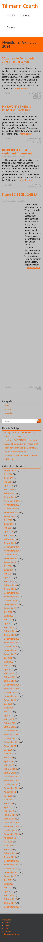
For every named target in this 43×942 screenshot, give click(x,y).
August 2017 (10, 876)
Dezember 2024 (11, 547)
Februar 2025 (10, 539)
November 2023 (11, 597)
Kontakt (6, 937)
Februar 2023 (10, 631)
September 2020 (12, 742)
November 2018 (11, 826)
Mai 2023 (8, 620)
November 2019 (11, 780)
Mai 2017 (8, 887)
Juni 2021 (8, 708)
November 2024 (11, 551)
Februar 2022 (10, 677)
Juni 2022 (8, 662)
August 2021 (10, 700)
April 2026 (8, 486)
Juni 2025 (8, 524)
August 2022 (10, 654)
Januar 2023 (10, 635)
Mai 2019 (8, 803)
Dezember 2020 (11, 731)
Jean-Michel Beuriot (35, 94)
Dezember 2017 (11, 861)
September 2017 (12, 872)
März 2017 (9, 895)
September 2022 (12, 650)
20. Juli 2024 (22, 113)
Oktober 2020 (10, 738)
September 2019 (12, 788)
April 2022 (8, 669)
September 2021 (12, 696)
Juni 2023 (8, 616)
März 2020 (9, 765)
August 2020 (10, 746)
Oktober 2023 (10, 600)
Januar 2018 (10, 857)
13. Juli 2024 (22, 157)
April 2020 (8, 761)
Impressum (8, 931)
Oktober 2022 (10, 646)
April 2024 (8, 577)
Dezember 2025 (11, 501)
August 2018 (10, 838)
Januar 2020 (10, 773)
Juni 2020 (8, 753)
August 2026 (10, 470)
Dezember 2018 (11, 822)
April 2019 (8, 807)
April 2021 (8, 715)
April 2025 (8, 531)
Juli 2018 (8, 842)
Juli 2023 (8, 612)
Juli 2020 (8, 750)
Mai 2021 (8, 711)
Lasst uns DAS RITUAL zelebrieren (20, 440)
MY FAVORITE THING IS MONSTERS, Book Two (16, 108)
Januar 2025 (10, 543)
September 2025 (12, 512)
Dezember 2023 (11, 593)
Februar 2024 (10, 585)
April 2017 (8, 891)
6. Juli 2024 (21, 201)
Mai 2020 (8, 757)
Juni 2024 (8, 570)
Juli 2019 (8, 796)
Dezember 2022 (11, 639)
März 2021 (9, 719)
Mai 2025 (8, 528)
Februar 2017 (10, 899)
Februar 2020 (10, 769)
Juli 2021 (8, 704)
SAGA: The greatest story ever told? (21, 444)
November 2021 (11, 688)
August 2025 (10, 516)
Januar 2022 (10, 681)
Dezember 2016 (11, 907)
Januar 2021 (10, 727)
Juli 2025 (8, 520)
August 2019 (10, 792)
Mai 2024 (8, 574)
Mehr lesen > (21, 88)
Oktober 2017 (10, 868)
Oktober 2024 (10, 554)
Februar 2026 (10, 493)
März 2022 (9, 673)
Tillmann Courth (20, 6)
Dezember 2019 (11, 776)
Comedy (24, 15)
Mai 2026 (8, 482)
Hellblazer (35, 185)
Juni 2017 (8, 884)
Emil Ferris (32, 138)
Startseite (7, 920)
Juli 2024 (8, 566)
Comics (11, 15)
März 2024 (9, 581)
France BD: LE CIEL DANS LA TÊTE (19, 196)
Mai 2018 (8, 849)
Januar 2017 (10, 903)
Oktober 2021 (10, 692)
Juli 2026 (8, 474)
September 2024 (12, 558)
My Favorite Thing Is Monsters (34, 140)
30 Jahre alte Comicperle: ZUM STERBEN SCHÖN (18, 60)
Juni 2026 (8, 478)
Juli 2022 (8, 658)
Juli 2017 (8, 880)
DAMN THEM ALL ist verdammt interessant (17, 151)
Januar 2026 (10, 497)
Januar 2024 (10, 589)
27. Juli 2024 (22, 65)
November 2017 (11, 865)
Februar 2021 (10, 723)
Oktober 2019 (10, 784)
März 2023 (9, 627)
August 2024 (10, 562)
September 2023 (12, 604)
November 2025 (11, 505)
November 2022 (11, 642)
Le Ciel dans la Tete (34, 388)
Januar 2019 (10, 819)
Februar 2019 (10, 815)
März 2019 (9, 811)
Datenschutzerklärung (11, 934)
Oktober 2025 (10, 508)
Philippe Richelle (37, 98)
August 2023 (10, 608)
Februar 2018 (10, 853)
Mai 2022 (8, 665)
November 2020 (11, 734)
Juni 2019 (8, 799)
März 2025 (9, 535)
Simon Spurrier (34, 186)
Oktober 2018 (10, 830)
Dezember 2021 (11, 685)
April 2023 (8, 623)
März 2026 (9, 489)
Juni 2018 (8, 845)
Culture (11, 27)
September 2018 (12, 834)
